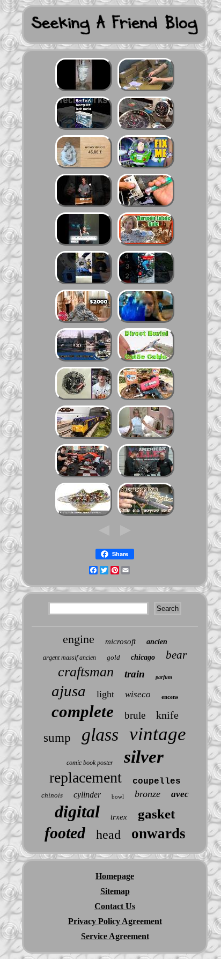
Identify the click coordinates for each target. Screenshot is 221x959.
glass (100, 734)
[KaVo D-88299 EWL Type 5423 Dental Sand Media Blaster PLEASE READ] (146, 398)
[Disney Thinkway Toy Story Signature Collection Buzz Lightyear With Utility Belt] (146, 167)
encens (169, 697)
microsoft (120, 641)
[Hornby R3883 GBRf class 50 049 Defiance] (84, 437)
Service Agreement (115, 936)
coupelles (156, 781)
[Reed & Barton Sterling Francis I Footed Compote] (146, 244)
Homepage (114, 876)
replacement (85, 777)
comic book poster (90, 762)
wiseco (138, 694)
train (134, 674)
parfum (164, 677)
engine (78, 639)
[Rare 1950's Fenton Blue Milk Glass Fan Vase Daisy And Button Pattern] (146, 321)
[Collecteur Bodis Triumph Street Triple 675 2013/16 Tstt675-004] (146, 282)
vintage (157, 734)
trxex (118, 817)
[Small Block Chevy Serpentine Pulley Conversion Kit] (146, 476)
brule (134, 715)
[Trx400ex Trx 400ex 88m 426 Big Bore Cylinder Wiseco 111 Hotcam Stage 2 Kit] (84, 476)
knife (167, 715)
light (105, 694)
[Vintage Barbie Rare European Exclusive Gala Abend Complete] (84, 321)
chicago (143, 657)
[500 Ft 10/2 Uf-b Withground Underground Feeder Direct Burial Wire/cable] (146, 360)
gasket (156, 814)
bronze (147, 793)
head (108, 835)
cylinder (87, 794)
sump (57, 737)
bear (176, 654)
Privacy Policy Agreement (115, 921)
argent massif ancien (69, 657)
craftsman (86, 672)
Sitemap (115, 891)
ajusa (68, 690)
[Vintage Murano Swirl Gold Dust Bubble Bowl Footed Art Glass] (84, 514)
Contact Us (114, 906)
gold (113, 657)
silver (144, 756)
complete (82, 711)
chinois (52, 795)
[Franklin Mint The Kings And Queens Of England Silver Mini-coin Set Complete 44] (84, 398)
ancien (156, 642)
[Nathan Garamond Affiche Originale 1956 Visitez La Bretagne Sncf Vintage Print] (84, 360)
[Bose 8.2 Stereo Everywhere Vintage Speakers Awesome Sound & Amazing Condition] (84, 128)
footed (65, 833)
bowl (118, 796)
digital (77, 811)
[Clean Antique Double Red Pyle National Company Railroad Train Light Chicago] (146, 437)
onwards (158, 833)
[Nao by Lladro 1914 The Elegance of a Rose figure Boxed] (84, 167)
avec (180, 794)
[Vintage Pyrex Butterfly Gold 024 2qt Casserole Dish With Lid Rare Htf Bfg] (84, 244)
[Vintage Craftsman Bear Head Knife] (146, 514)
